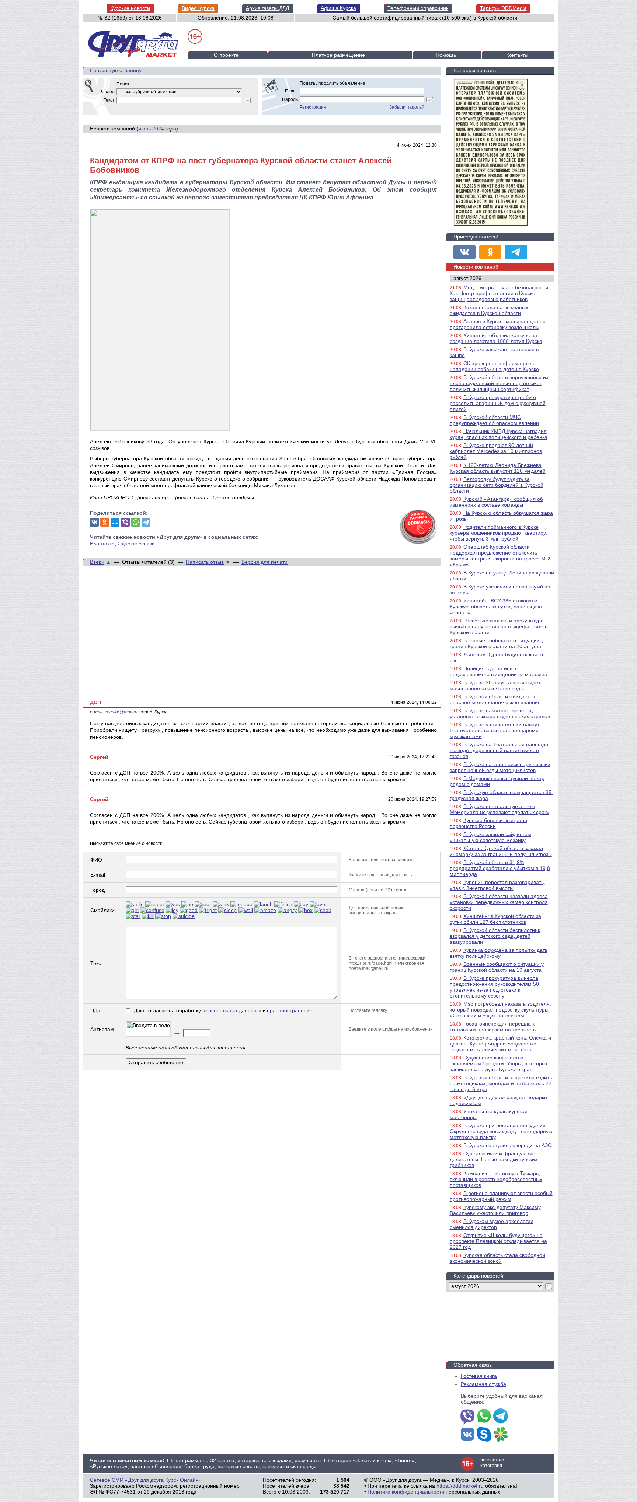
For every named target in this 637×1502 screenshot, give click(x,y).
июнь (144, 129)
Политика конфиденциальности (406, 1492)
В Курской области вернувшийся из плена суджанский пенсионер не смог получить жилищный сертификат (499, 383)
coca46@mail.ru (121, 712)
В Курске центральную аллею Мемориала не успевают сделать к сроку (499, 809)
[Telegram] (146, 522)
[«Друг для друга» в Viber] (467, 1416)
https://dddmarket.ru (460, 1486)
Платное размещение (338, 55)
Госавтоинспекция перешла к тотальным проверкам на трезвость (493, 1027)
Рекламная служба (483, 1384)
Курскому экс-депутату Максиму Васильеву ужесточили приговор (495, 1210)
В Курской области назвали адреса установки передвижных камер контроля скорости (499, 902)
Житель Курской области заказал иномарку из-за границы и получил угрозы (501, 851)
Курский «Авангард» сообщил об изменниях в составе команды (496, 502)
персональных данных (229, 1010)
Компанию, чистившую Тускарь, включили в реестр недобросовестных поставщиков (496, 1179)
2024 (158, 129)
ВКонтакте (102, 543)
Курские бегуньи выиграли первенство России (488, 823)
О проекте (226, 55)
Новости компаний (475, 267)
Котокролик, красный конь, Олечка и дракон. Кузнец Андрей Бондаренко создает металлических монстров (500, 1043)
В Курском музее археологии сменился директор (491, 1224)
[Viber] (125, 522)
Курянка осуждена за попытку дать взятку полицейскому (498, 953)
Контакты (517, 55)
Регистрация (313, 107)
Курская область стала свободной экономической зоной (497, 1258)
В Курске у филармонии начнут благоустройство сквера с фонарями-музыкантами (495, 730)
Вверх (97, 562)
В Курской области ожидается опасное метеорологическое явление (495, 699)
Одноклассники (136, 543)
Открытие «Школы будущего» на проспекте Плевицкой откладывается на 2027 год (498, 1241)
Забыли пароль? (406, 107)
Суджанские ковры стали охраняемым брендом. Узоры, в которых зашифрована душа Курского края (499, 1063)
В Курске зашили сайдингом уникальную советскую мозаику (490, 837)
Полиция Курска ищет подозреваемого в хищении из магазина (498, 671)
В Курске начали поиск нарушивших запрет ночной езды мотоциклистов (500, 767)
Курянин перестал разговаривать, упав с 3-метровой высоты (497, 885)
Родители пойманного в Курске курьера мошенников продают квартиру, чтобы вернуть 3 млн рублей (498, 533)
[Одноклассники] (104, 522)
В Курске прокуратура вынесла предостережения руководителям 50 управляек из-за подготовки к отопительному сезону (494, 987)
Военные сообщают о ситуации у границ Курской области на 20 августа (497, 643)
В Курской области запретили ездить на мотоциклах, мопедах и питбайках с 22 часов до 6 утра (501, 1083)
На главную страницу (116, 70)
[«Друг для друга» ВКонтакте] (464, 252)
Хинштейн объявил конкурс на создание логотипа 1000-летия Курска (496, 338)
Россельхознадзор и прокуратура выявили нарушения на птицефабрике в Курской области (498, 626)
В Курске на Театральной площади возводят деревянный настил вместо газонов (499, 750)
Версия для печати (264, 562)
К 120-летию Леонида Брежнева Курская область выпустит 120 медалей (498, 468)
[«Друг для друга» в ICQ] (500, 1435)
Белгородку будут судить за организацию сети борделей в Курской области (496, 485)
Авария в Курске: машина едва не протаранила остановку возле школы (498, 324)
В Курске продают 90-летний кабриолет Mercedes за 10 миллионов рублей (496, 451)
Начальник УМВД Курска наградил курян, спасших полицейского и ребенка (498, 434)
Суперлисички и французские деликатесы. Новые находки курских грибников (493, 1159)
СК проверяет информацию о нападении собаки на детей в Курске (494, 366)
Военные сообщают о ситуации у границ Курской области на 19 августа (497, 967)
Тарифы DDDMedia (503, 8)
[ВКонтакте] (94, 522)
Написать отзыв (205, 562)
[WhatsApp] (135, 522)
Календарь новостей (478, 1276)
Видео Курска (198, 8)
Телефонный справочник (417, 8)
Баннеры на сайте (475, 70)
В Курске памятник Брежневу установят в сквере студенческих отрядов (500, 713)
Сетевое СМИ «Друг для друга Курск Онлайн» (146, 1480)
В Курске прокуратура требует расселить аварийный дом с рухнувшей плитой (498, 403)
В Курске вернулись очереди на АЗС (507, 1145)
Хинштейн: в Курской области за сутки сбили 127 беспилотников (495, 919)
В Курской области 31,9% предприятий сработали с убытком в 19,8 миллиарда (500, 868)
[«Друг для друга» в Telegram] (516, 252)
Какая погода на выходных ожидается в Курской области (489, 310)
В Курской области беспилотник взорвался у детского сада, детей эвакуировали (495, 936)
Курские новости (130, 8)
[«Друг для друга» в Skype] (484, 1435)
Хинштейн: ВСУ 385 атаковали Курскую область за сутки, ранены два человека (496, 606)
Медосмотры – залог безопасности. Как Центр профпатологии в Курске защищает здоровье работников (500, 293)
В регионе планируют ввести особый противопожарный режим (501, 1196)
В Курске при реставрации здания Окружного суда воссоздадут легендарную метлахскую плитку (501, 1131)
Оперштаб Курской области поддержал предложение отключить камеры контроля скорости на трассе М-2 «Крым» (500, 555)
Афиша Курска (338, 8)
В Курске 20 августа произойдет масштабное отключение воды (495, 685)
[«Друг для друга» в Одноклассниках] (490, 252)
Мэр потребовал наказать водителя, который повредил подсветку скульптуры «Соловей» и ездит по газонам (500, 1010)
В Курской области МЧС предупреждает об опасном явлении (494, 420)
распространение (291, 1010)
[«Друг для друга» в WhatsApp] (484, 1416)
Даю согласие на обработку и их (223, 1010)
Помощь (446, 55)
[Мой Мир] (115, 522)
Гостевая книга (479, 1376)
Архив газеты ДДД (267, 8)
